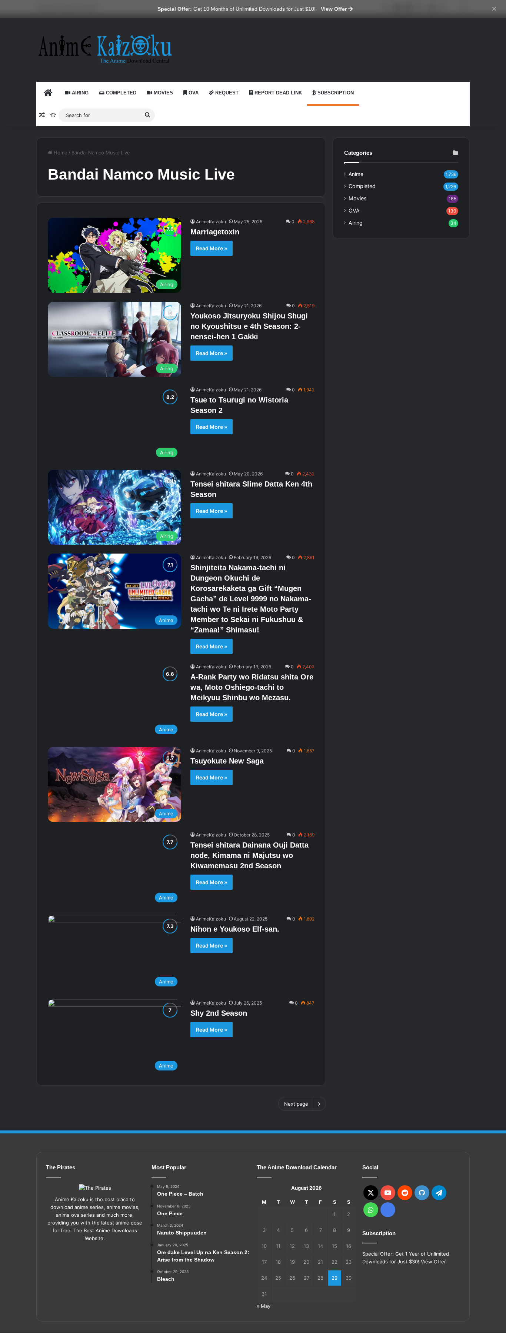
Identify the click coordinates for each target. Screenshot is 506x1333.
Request (226, 93)
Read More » (211, 248)
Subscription (335, 93)
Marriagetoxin (214, 232)
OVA (193, 93)
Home (59, 153)
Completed (120, 93)
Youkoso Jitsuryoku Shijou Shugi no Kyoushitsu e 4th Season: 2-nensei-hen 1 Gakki (249, 326)
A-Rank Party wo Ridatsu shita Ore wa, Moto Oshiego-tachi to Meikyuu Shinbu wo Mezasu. (251, 687)
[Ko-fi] (387, 1209)
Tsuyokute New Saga (227, 761)
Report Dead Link (277, 93)
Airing (79, 93)
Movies (162, 93)
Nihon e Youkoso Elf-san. (234, 929)
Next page (296, 1104)
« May (263, 1306)
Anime (356, 174)
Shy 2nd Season (218, 1013)
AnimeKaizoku (211, 221)
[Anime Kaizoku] (104, 48)
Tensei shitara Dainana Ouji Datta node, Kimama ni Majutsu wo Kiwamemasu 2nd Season (249, 855)
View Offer (334, 9)
